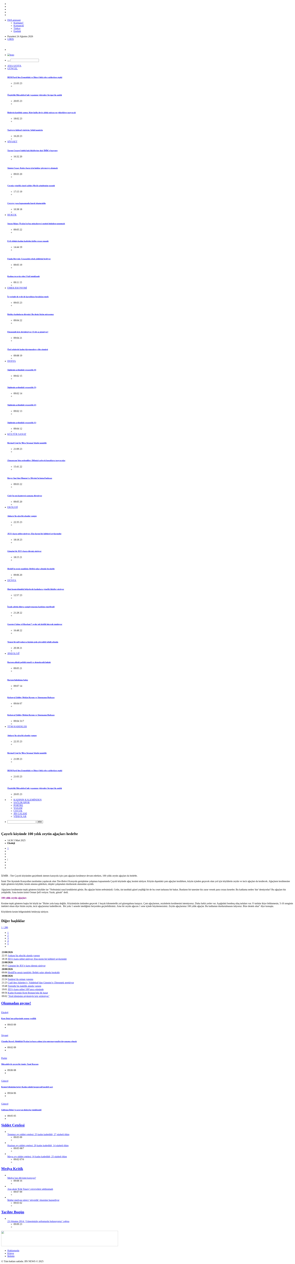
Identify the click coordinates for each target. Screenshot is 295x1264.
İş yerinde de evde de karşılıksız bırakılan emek (28, 296)
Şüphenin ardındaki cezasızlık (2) (21, 405)
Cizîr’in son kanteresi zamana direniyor (24, 495)
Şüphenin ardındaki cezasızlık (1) (21, 422)
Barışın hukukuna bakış (17, 680)
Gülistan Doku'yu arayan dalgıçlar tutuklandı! (21, 1110)
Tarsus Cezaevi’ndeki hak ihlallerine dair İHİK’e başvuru (32, 150)
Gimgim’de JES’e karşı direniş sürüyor (24, 551)
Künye (10, 1253)
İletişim (10, 1256)
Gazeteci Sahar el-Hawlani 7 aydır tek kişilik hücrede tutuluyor (34, 624)
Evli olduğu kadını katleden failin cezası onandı (28, 241)
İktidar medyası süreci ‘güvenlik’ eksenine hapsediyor (33, 1200)
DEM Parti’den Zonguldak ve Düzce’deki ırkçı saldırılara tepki (34, 77)
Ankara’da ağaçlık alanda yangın (22, 516)
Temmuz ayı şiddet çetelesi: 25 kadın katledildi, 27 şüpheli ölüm (38, 1134)
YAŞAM (18, 808)
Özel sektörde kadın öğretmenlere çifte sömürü (27, 349)
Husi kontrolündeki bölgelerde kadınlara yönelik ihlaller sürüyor (35, 589)
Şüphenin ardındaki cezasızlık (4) (21, 370)
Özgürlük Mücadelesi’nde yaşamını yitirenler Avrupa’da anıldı (34, 95)
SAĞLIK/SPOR (22, 802)
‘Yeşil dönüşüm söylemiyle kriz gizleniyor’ (28, 996)
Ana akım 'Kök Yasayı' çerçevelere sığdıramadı (30, 1189)
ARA (40, 822)
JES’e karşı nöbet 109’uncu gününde (26, 989)
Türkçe (17, 28)
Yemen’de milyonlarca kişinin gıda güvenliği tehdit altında (32, 642)
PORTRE (18, 805)
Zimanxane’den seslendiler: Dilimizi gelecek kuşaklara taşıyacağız (36, 460)
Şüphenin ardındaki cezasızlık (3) (21, 387)
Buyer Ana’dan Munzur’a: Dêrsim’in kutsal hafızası (29, 478)
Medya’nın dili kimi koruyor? (21, 1178)
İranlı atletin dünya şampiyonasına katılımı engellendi (31, 607)
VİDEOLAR (20, 816)
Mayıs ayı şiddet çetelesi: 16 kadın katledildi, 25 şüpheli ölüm (37, 1156)
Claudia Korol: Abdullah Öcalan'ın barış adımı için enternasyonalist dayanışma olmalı (39, 1041)
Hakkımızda (13, 1250)
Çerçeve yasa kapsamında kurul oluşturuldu (26, 203)
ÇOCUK (18, 810)
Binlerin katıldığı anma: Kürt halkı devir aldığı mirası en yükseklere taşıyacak (41, 112)
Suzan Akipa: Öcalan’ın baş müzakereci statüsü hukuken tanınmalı (36, 223)
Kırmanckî (19, 25)
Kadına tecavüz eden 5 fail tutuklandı (23, 276)
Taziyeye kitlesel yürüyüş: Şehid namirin (25, 130)
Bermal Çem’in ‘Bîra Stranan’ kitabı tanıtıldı (27, 443)
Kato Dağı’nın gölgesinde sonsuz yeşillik (18, 1018)
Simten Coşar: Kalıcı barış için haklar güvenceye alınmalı (32, 168)
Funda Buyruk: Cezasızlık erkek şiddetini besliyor (29, 259)
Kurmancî (18, 23)
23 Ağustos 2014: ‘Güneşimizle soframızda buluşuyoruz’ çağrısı (38, 1221)
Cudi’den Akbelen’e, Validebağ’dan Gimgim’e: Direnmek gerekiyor (41, 982)
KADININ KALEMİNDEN (28, 799)
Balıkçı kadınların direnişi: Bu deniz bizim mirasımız (30, 314)
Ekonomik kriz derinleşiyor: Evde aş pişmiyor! (27, 332)
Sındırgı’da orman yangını (20, 979)
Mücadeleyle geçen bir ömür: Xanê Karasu (19, 1064)
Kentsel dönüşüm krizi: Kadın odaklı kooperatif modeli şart (27, 1087)
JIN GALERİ (20, 813)
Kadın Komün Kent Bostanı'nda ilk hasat (28, 992)
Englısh (17, 31)
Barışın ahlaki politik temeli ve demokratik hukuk (29, 662)
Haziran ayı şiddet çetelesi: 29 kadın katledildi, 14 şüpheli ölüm (38, 1145)
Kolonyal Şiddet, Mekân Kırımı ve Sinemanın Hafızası (31, 697)
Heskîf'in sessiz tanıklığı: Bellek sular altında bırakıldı (31, 569)
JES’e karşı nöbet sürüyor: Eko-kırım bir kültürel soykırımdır (34, 533)
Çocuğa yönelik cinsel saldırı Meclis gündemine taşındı (31, 185)
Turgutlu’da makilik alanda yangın (24, 986)
